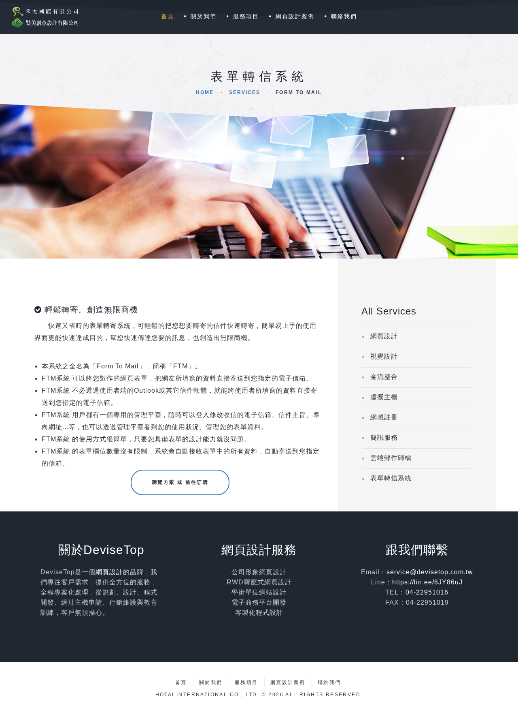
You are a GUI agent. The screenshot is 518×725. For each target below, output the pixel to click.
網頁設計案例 (295, 16)
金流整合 (384, 376)
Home (205, 92)
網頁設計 (384, 336)
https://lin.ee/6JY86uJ (427, 582)
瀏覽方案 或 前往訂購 (180, 482)
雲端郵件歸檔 (391, 457)
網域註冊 (384, 417)
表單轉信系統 (391, 478)
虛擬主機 (384, 397)
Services (244, 92)
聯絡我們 (344, 16)
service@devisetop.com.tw (429, 572)
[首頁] (43, 17)
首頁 (167, 16)
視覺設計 (384, 356)
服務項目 (246, 16)
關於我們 (204, 16)
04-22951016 (426, 592)
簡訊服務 (384, 437)
